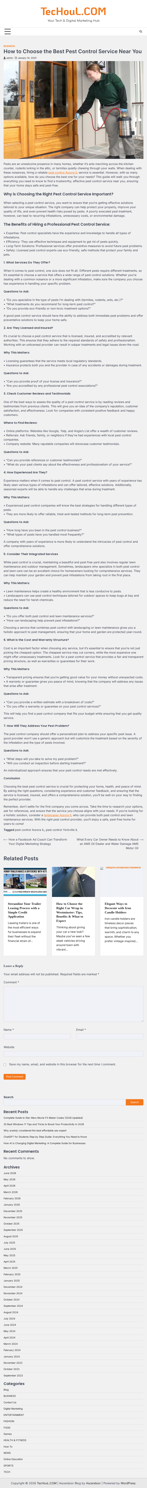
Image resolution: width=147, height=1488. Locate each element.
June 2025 (10, 1248)
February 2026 (12, 1198)
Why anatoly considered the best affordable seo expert (35, 1130)
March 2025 (11, 1267)
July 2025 (9, 1242)
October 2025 (11, 1223)
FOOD (7, 1427)
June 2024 (10, 1324)
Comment (11, 982)
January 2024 (12, 1356)
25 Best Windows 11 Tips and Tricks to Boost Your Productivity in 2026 (44, 1124)
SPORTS (8, 1465)
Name (9, 1029)
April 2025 (9, 1261)
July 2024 (9, 1318)
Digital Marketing (13, 1408)
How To (8, 1446)
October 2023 (11, 1369)
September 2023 (13, 1375)
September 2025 (13, 1229)
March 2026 (11, 1192)
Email (81, 1029)
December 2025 (13, 1211)
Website (9, 1047)
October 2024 (12, 1299)
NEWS (7, 1452)
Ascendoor (93, 1483)
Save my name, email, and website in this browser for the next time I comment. (62, 1064)
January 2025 (12, 1280)
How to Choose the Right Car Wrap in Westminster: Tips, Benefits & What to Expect (69, 912)
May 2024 (9, 1331)
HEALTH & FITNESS (15, 1440)
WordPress (128, 1483)
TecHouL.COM (73, 10)
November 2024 (13, 1293)
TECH (7, 1471)
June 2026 (10, 1173)
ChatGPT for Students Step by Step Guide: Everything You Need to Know (45, 1136)
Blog (6, 1389)
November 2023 (13, 1362)
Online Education (13, 1459)
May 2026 (9, 1179)
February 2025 (12, 1274)
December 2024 (13, 1286)
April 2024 (9, 1337)
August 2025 (11, 1236)
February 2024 (12, 1350)
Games (8, 1433)
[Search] (140, 31)
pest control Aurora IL (63, 172)
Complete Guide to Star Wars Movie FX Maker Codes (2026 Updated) (43, 1117)
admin (9, 58)
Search (8, 1097)
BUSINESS (9, 46)
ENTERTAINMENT (14, 1414)
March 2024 (11, 1343)
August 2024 (11, 1312)
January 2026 (12, 1204)
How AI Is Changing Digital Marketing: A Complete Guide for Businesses (45, 1143)
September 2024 (13, 1305)
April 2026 (9, 1185)
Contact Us (10, 1402)
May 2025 (9, 1255)
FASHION (9, 1421)
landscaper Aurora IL (58, 815)
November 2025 (13, 1217)
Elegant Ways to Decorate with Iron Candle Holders (118, 908)
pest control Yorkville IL (62, 830)
